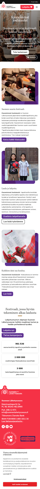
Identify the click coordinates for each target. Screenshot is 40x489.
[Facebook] (3, 426)
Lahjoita (26, 7)
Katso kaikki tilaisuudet (14, 139)
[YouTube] (11, 426)
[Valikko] (37, 7)
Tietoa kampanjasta (12, 335)
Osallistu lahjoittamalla (14, 216)
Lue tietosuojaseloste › (12, 421)
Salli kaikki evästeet (20, 484)
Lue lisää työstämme (13, 221)
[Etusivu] (8, 6)
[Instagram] (7, 426)
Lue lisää (6, 474)
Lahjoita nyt (8, 330)
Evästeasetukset (20, 479)
